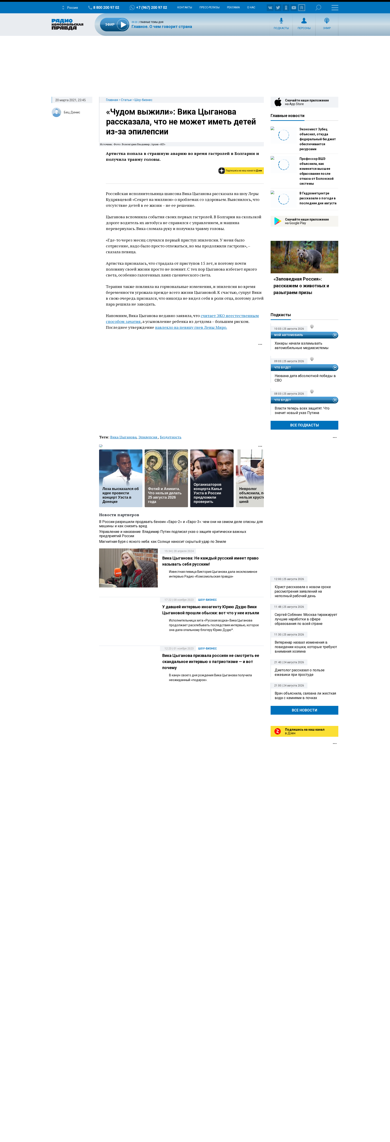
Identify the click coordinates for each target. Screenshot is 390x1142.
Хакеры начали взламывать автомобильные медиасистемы (302, 345)
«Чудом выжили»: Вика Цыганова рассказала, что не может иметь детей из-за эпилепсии (181, 121)
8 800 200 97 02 (106, 7)
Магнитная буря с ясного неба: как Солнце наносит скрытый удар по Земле (162, 541)
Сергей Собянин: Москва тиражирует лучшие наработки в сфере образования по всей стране (306, 619)
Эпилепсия (148, 437)
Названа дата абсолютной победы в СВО (305, 378)
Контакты (184, 7)
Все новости (304, 710)
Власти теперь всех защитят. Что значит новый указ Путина (302, 410)
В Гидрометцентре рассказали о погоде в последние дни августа (318, 198)
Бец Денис (72, 112)
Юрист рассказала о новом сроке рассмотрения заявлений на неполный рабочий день (303, 591)
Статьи (126, 100)
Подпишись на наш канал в (244, 170)
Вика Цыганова (123, 437)
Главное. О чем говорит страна (162, 26)
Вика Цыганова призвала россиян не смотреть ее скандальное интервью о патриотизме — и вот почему (210, 661)
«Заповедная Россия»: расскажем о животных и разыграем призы (301, 285)
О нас (251, 7)
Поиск (318, 7)
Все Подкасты (304, 425)
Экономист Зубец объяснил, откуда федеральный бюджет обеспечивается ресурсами (317, 139)
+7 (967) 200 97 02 (151, 7)
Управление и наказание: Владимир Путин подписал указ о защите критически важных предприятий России (172, 534)
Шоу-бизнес (143, 100)
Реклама (233, 7)
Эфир (327, 28)
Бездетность (170, 437)
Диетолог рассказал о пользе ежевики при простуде (300, 672)
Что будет (282, 367)
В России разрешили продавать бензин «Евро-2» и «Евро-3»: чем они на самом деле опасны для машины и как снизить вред (181, 524)
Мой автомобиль (288, 335)
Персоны (304, 28)
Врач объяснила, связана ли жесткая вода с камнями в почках (305, 695)
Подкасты (281, 28)
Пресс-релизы (210, 7)
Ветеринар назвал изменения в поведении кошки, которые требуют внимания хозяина (306, 647)
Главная (112, 100)
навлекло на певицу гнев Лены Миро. (191, 327)
